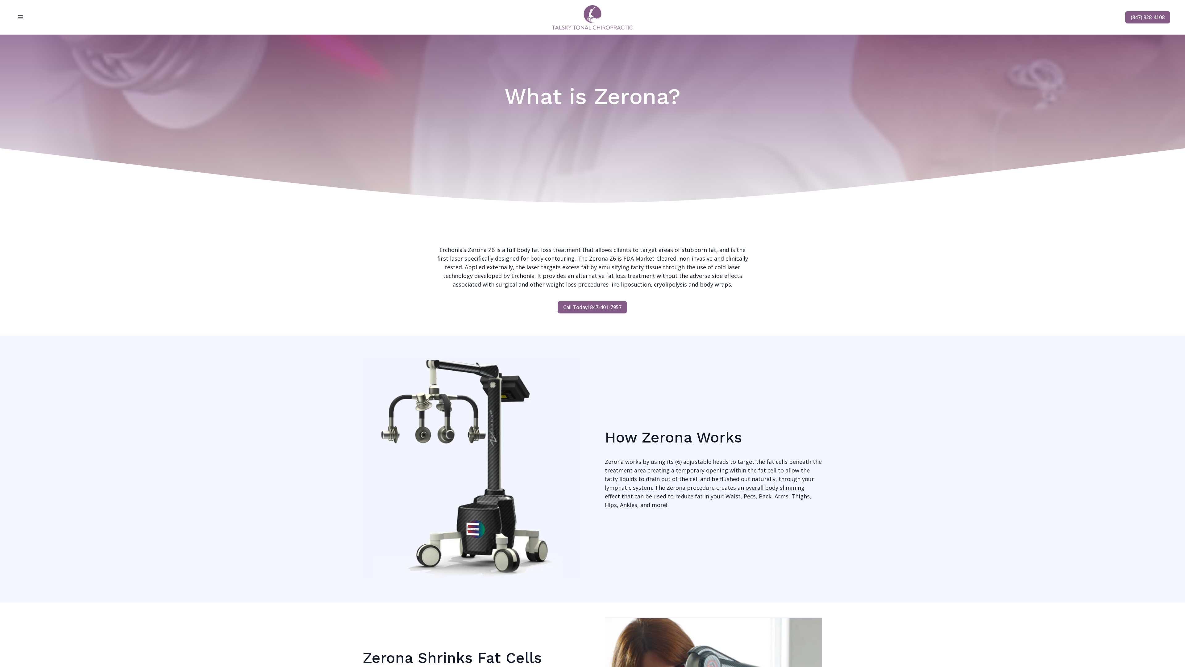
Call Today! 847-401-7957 (592, 307)
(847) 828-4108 (1148, 17)
